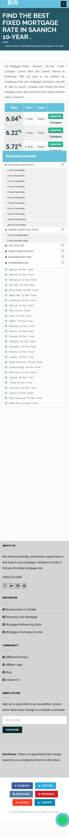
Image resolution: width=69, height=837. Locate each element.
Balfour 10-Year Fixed (21, 321)
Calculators (15, 245)
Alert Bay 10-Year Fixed (21, 285)
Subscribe (12, 730)
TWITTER (47, 785)
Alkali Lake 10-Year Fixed (22, 295)
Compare (56, 122)
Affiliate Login (14, 664)
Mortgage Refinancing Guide (24, 624)
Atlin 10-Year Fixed (19, 310)
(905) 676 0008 (12, 577)
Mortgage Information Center (24, 632)
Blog (8, 672)
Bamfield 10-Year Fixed (21, 326)
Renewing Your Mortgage (22, 617)
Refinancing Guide (18, 263)
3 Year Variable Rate (17, 235)
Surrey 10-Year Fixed (20, 382)
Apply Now (55, 116)
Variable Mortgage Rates (23, 229)
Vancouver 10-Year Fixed (22, 387)
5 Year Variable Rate (17, 240)
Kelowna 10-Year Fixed (21, 351)
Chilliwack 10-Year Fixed (22, 341)
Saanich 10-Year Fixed (21, 377)
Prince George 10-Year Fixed (24, 367)
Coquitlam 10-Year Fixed (22, 346)
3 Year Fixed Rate (16, 181)
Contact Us (13, 679)
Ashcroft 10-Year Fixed (21, 305)
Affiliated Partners (17, 657)
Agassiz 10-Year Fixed (21, 269)
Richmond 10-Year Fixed (22, 372)
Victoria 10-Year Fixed (21, 393)
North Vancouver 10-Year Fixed (26, 362)
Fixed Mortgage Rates (20, 165)
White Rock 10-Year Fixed (23, 403)
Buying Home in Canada (21, 609)
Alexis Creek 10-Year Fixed (23, 290)
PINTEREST (48, 794)
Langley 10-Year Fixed (21, 357)
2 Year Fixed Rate (16, 176)
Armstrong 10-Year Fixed (22, 300)
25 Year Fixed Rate (16, 225)
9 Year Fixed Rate (16, 214)
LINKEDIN (46, 802)
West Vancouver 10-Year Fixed (25, 398)
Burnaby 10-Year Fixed (21, 336)
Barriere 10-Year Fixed (21, 331)
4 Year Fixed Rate (16, 186)
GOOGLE (24, 802)
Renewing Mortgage (19, 257)
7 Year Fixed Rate (16, 203)
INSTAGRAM (23, 794)
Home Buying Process (20, 251)
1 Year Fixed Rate (16, 170)
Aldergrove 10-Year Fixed (22, 279)
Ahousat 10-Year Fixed (21, 274)
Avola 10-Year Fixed (20, 315)
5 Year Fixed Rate (16, 192)
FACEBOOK (23, 785)
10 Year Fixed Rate (16, 219)
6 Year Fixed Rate (16, 197)
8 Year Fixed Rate (16, 208)
